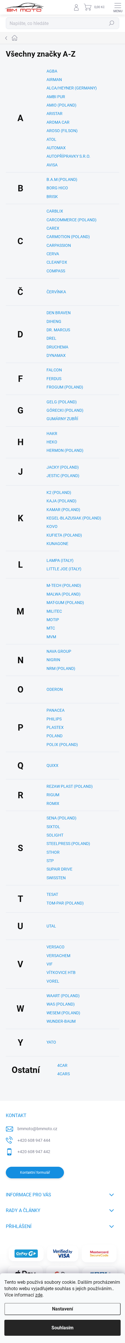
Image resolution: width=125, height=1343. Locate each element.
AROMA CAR (58, 122)
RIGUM (53, 794)
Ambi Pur (56, 96)
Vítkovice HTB (61, 972)
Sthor (53, 852)
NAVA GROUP (59, 651)
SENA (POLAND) (61, 818)
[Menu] (117, 7)
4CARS (63, 1073)
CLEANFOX (57, 262)
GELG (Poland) (62, 402)
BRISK (52, 196)
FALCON (54, 370)
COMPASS (56, 271)
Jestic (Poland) (63, 475)
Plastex (55, 727)
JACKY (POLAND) (63, 467)
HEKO (52, 442)
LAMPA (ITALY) (60, 560)
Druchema (57, 347)
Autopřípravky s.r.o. (68, 156)
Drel (51, 338)
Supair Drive (59, 869)
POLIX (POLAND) (62, 744)
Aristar (55, 113)
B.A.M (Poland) (62, 179)
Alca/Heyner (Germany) (72, 88)
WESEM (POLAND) (63, 1013)
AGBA (52, 71)
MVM (51, 636)
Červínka (56, 292)
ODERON (55, 689)
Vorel (53, 981)
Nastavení (62, 1309)
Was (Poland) (61, 1004)
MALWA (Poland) (64, 594)
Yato (51, 1042)
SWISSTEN (56, 877)
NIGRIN (53, 659)
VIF (50, 964)
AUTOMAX (56, 147)
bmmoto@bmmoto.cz (37, 1128)
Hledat (111, 23)
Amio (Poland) (61, 105)
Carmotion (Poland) (68, 236)
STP (50, 860)
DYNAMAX (56, 355)
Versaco (56, 947)
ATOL (51, 139)
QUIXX (52, 765)
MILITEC (54, 611)
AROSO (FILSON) (62, 130)
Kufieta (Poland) (64, 535)
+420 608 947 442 (33, 1151)
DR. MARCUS (58, 330)
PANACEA (56, 710)
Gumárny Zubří (62, 418)
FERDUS (54, 378)
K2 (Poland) (59, 492)
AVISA (52, 165)
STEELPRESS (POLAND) (68, 843)
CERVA (53, 253)
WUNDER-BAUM (61, 1021)
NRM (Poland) (61, 668)
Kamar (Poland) (63, 509)
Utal (51, 926)
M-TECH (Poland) (64, 585)
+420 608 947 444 (33, 1140)
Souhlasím (62, 1328)
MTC (51, 628)
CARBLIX (55, 211)
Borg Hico (57, 188)
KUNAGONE (57, 543)
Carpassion (59, 245)
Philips (54, 719)
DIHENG (54, 321)
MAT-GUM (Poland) (65, 602)
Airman (54, 79)
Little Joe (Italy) (64, 569)
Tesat (52, 894)
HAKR (52, 433)
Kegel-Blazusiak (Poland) (74, 518)
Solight (55, 835)
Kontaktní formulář (35, 1173)
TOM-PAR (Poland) (65, 903)
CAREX (53, 228)
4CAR (62, 1065)
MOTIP (53, 619)
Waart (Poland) (63, 995)
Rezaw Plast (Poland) (70, 786)
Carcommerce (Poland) (72, 219)
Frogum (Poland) (65, 387)
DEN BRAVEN (59, 312)
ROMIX (53, 803)
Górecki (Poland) (65, 410)
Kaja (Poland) (61, 501)
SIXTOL (53, 826)
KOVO (52, 526)
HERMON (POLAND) (65, 450)
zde (38, 1295)
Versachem (58, 955)
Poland (55, 735)
